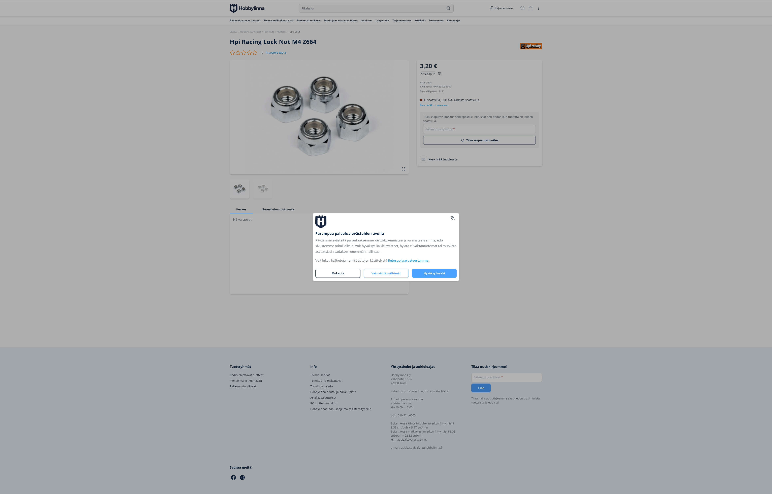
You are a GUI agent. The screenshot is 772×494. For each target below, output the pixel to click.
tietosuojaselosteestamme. (408, 260)
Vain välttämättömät (386, 273)
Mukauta (338, 273)
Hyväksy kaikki (434, 273)
